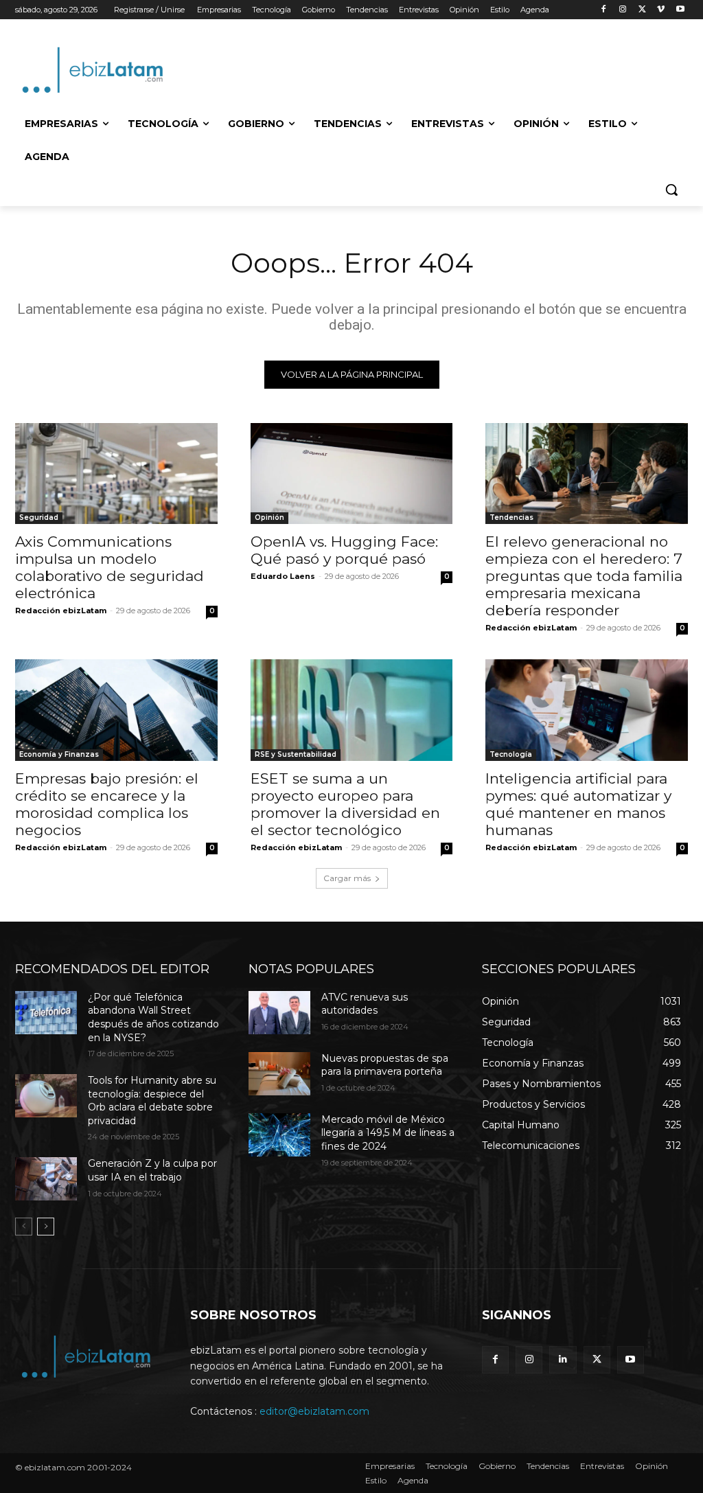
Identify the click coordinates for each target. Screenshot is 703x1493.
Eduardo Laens (283, 576)
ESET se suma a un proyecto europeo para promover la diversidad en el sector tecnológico (345, 804)
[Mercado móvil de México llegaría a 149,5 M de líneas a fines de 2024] (279, 1134)
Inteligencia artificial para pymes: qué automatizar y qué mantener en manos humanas (578, 804)
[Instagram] (623, 10)
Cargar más (347, 878)
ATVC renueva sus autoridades (364, 1004)
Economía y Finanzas (59, 754)
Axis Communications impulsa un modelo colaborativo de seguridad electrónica (109, 567)
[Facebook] (604, 10)
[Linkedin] (562, 1359)
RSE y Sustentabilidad (295, 754)
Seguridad (38, 517)
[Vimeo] (661, 10)
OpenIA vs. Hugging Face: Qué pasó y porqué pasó (344, 550)
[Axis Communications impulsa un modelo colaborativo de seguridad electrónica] (116, 473)
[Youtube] (680, 10)
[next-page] (45, 1226)
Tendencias (511, 517)
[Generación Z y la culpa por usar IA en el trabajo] (46, 1178)
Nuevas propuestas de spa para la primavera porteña (384, 1065)
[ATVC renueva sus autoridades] (279, 1012)
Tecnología (510, 754)
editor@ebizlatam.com (314, 1411)
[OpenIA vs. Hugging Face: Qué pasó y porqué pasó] (352, 473)
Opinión (269, 517)
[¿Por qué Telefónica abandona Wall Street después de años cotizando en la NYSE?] (46, 1012)
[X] (642, 10)
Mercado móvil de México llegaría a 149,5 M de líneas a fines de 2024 (387, 1132)
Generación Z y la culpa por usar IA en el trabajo (152, 1170)
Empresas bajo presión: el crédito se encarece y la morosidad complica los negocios (106, 804)
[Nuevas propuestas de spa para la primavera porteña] (279, 1073)
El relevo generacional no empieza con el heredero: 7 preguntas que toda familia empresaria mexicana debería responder (583, 576)
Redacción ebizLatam (60, 610)
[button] (671, 189)
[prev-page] (23, 1226)
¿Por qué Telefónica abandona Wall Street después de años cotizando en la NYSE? (153, 1017)
